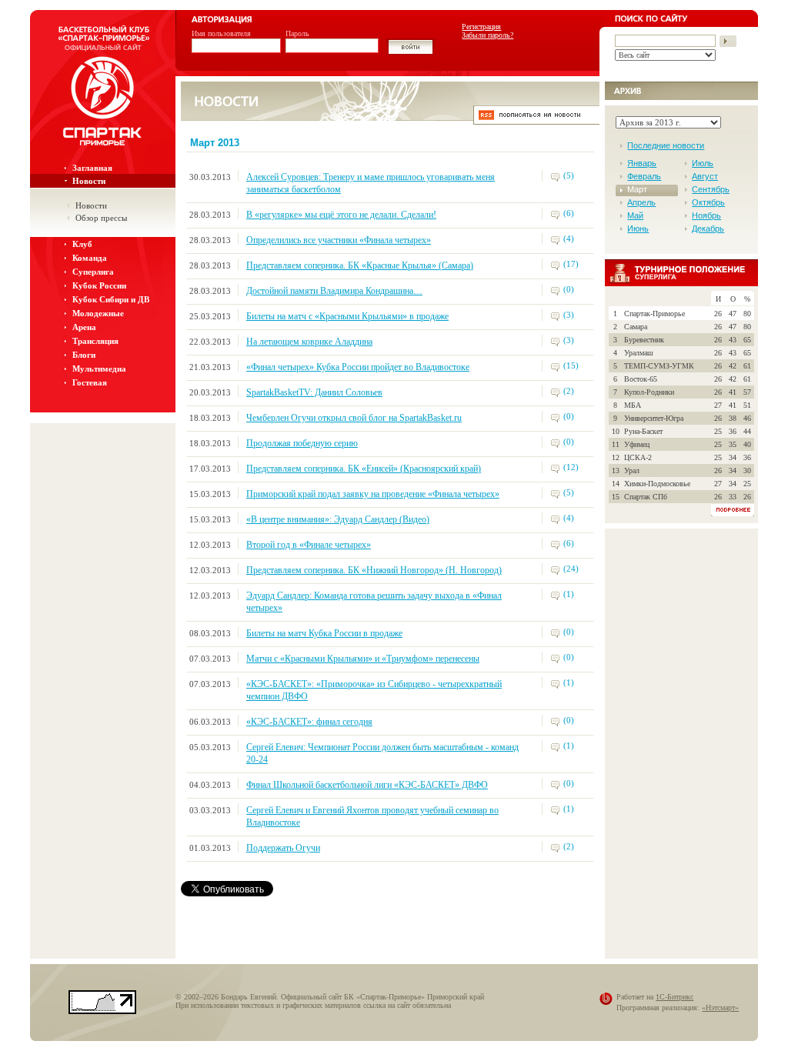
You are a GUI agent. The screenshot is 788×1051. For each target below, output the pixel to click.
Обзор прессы (101, 217)
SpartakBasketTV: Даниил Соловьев (314, 392)
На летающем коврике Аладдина (309, 341)
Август (705, 176)
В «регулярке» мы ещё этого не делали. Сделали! (341, 214)
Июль (702, 163)
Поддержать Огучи (283, 847)
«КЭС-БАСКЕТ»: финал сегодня (309, 721)
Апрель (641, 202)
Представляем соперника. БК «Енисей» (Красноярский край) (363, 468)
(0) (568, 289)
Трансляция (95, 340)
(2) (568, 390)
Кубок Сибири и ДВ (110, 299)
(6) (568, 213)
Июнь (638, 228)
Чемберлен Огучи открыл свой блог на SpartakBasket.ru (354, 417)
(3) (568, 314)
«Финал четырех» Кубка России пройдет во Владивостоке (357, 367)
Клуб (82, 244)
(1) (568, 594)
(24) (571, 568)
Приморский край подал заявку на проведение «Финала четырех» (372, 494)
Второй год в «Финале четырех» (308, 544)
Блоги (83, 354)
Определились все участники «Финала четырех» (338, 240)
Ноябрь (706, 215)
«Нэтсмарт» (720, 1007)
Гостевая (89, 382)
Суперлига (93, 271)
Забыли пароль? (487, 35)
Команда (89, 257)
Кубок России (99, 285)
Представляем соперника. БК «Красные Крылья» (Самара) (359, 265)
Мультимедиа (99, 368)
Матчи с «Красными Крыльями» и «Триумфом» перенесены (362, 658)
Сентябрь (711, 189)
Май (635, 215)
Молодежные (98, 313)
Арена (84, 327)
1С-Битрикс (674, 997)
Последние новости (665, 145)
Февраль (644, 176)
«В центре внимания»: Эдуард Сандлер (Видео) (337, 519)
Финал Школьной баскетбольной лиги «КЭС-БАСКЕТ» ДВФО (367, 784)
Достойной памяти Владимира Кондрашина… (334, 290)
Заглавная (92, 167)
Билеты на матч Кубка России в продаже (324, 633)
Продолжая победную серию (302, 443)
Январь (641, 163)
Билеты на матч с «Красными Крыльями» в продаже (347, 316)
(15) (571, 365)
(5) (568, 175)
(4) (568, 238)
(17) (571, 264)
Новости (88, 180)
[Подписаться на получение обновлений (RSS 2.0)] (536, 120)
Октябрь (708, 202)
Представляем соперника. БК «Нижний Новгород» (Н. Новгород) (374, 570)
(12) (571, 467)
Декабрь (708, 228)
